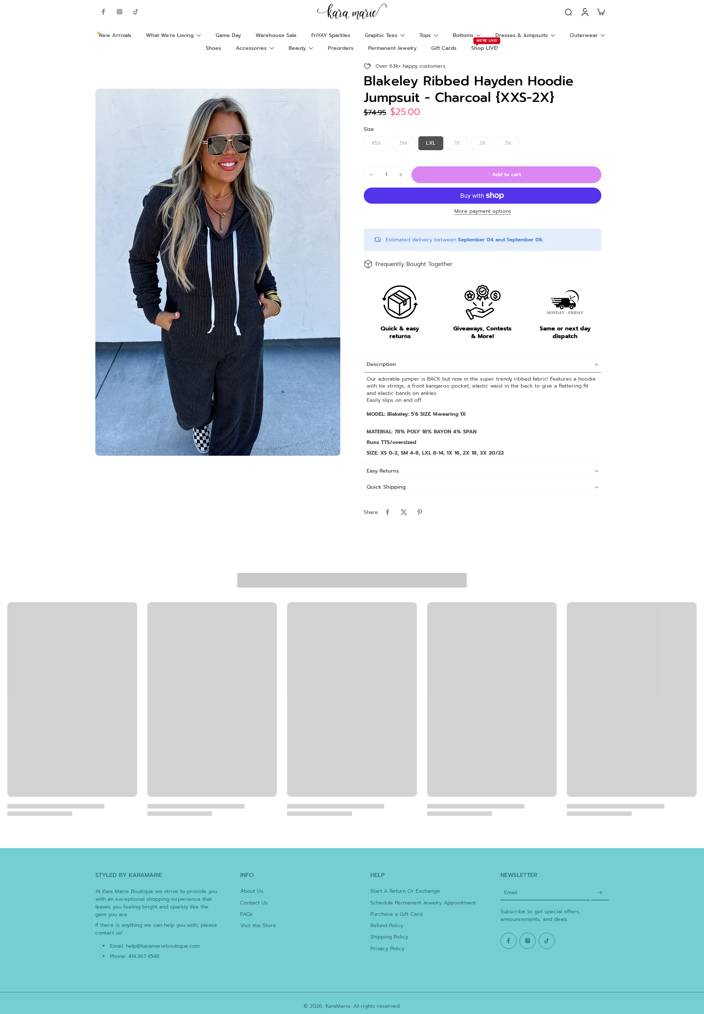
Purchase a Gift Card (396, 914)
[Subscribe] (600, 892)
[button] (506, 174)
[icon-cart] (601, 11)
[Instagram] (119, 12)
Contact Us (254, 902)
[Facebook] (103, 12)
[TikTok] (136, 12)
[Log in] (584, 11)
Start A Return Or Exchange (405, 891)
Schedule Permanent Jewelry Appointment (423, 902)
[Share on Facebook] (388, 512)
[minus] (371, 174)
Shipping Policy (389, 936)
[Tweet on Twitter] (404, 512)
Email (510, 892)
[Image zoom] (217, 272)
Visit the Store (258, 925)
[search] (568, 11)
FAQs (246, 914)
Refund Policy (386, 925)
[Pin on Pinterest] (420, 512)
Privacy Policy (387, 948)
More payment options (482, 212)
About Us (251, 891)
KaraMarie (338, 1006)
